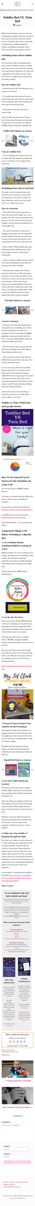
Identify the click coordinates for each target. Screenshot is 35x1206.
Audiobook (16, 937)
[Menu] (2, 4)
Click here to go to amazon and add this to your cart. (17, 938)
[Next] (32, 140)
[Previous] (3, 140)
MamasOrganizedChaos (9, 1050)
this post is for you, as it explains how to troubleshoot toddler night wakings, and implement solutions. (16, 878)
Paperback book (9, 950)
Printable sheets (9, 946)
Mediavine (22, 1198)
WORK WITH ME (9, 1184)
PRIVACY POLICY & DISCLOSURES (15, 1182)
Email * (7, 1154)
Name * (7, 1146)
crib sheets (22, 346)
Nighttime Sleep (5, 1055)
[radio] (10, 1042)
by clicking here (9, 1025)
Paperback (16, 933)
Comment (6, 1122)
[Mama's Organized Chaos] (17, 4)
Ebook (16, 935)
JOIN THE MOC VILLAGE (12, 1187)
